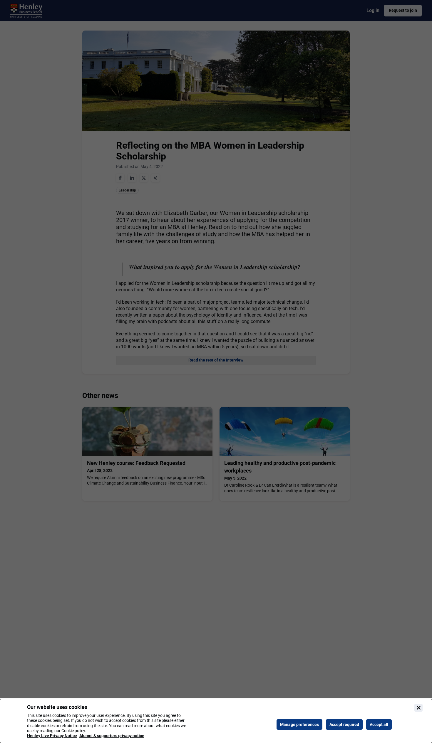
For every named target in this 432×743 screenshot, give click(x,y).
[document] (216, 721)
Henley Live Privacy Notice (52, 735)
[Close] (418, 708)
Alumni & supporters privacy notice (111, 735)
